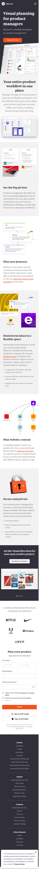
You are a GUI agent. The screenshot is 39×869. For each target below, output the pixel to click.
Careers (19, 811)
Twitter (19, 835)
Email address (7, 671)
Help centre (19, 783)
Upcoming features (19, 790)
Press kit (19, 814)
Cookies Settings (19, 824)
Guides (19, 749)
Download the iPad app (19, 762)
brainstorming (9, 356)
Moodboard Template (20, 561)
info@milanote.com (19, 808)
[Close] (35, 852)
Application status (19, 796)
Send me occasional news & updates (18, 699)
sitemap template (26, 451)
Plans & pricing (19, 786)
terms (23, 693)
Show (33, 687)
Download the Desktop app (19, 765)
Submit (19, 707)
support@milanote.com (19, 780)
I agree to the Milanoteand (19, 694)
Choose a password (9, 682)
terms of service (19, 726)
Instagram (19, 842)
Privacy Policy (19, 864)
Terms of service (19, 820)
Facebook (19, 838)
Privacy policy (19, 817)
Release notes (20, 793)
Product (19, 755)
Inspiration (19, 752)
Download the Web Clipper (19, 768)
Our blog (19, 845)
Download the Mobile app (19, 759)
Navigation (35, 4)
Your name (6, 660)
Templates (19, 746)
